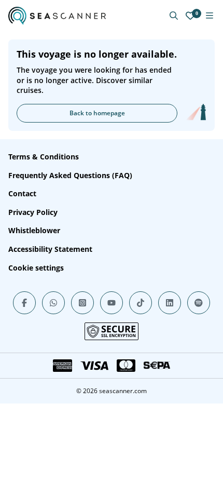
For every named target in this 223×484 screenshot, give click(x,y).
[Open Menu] (209, 15)
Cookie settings (36, 268)
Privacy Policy (33, 212)
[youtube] (111, 302)
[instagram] (82, 302)
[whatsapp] (53, 302)
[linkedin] (169, 302)
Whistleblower (34, 230)
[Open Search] (173, 15)
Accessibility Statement (50, 249)
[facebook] (24, 302)
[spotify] (198, 302)
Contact (22, 193)
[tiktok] (140, 302)
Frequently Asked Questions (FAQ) (70, 175)
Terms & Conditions (43, 157)
